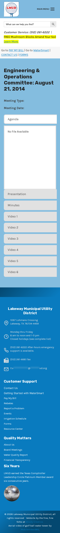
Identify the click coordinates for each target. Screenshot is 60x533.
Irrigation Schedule (15, 418)
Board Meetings (13, 449)
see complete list (40, 338)
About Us (9, 444)
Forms (7, 423)
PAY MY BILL (16, 50)
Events (8, 413)
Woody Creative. (34, 521)
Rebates (8, 403)
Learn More (11, 41)
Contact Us (11, 388)
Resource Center (13, 428)
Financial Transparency (17, 459)
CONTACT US (9, 55)
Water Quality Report (16, 454)
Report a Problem (14, 408)
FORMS (23, 55)
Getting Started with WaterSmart (24, 393)
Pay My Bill (10, 398)
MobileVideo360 (30, 529)
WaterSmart (41, 50)
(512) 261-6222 (18, 347)
